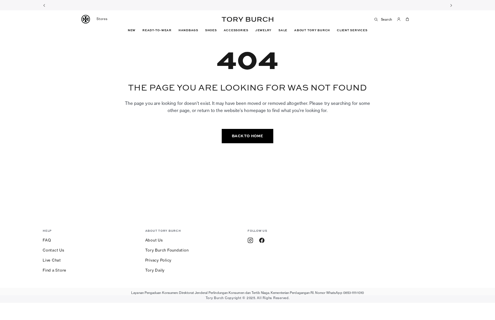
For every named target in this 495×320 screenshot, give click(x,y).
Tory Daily (155, 270)
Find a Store (54, 270)
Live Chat (52, 260)
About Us (154, 240)
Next (451, 5)
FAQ (47, 240)
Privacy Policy (158, 260)
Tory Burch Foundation (167, 250)
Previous (44, 5)
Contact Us (53, 250)
